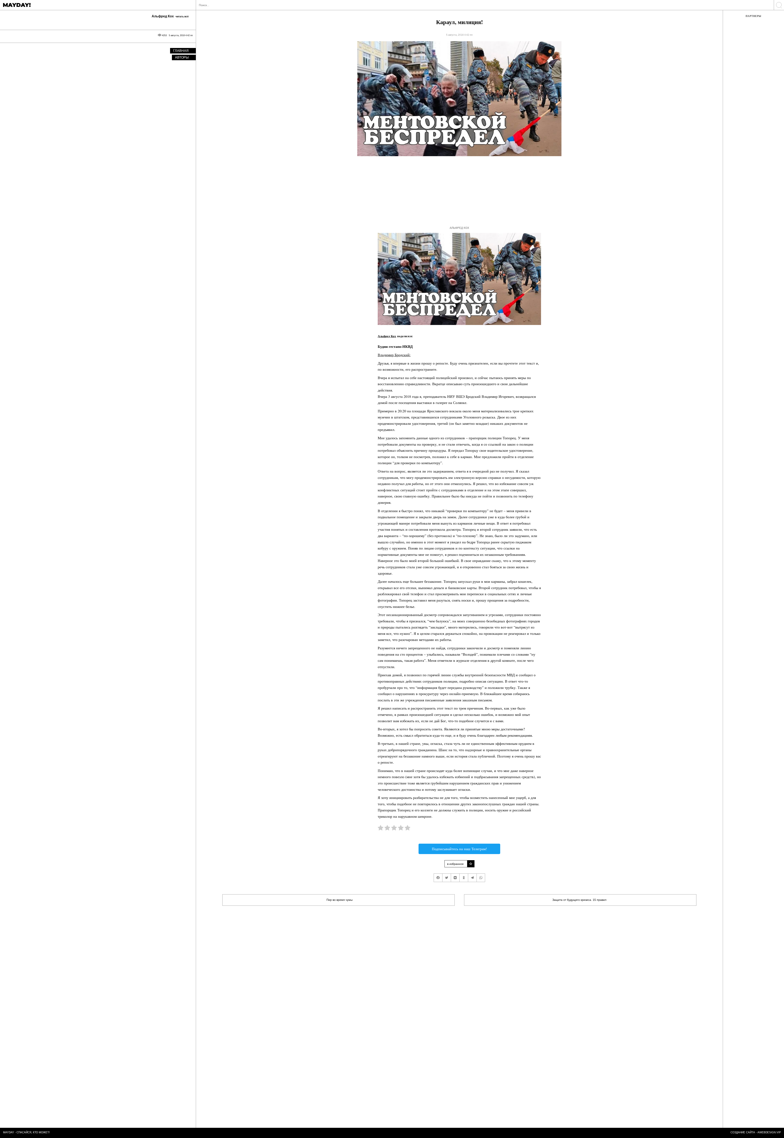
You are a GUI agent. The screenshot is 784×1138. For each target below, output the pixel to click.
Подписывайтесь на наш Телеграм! (459, 848)
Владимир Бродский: (394, 354)
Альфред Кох (459, 227)
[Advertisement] (452, 190)
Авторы (182, 57)
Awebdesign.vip (769, 1132)
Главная (181, 50)
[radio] (380, 828)
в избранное (455, 863)
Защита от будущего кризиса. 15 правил (579, 899)
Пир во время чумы (339, 899)
